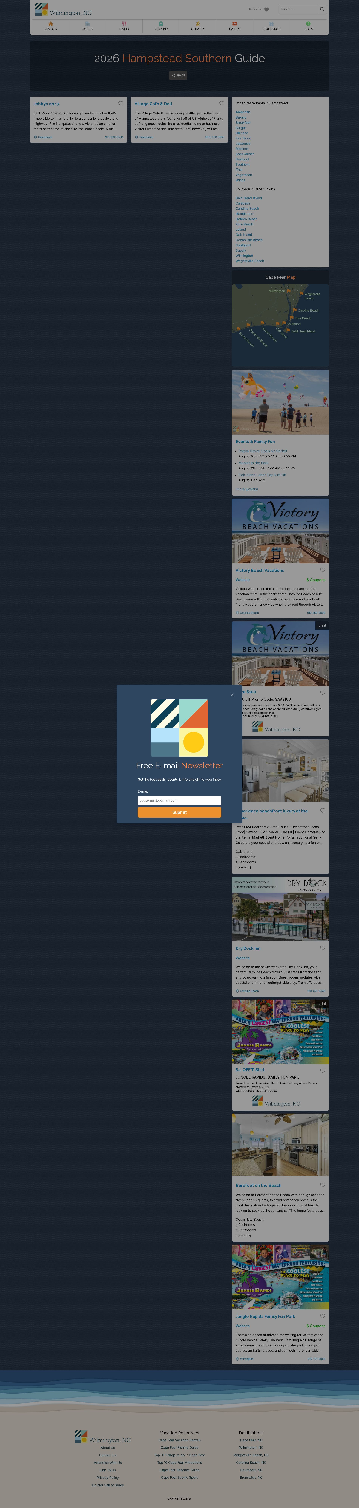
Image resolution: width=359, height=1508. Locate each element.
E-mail (143, 791)
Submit (179, 812)
